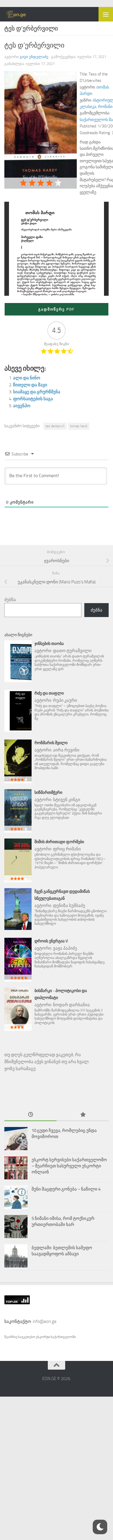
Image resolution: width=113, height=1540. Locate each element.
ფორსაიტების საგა (33, 398)
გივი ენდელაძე (34, 57)
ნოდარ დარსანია (71, 1004)
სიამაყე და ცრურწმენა (36, 391)
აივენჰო (21, 405)
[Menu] (106, 14)
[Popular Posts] (83, 1115)
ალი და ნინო (26, 378)
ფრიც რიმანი (67, 849)
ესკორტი (43, 1337)
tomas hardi (79, 426)
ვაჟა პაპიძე (65, 948)
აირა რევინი (66, 750)
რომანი (105, 106)
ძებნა (10, 599)
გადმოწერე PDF (56, 309)
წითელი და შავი (30, 384)
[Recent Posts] (30, 1115)
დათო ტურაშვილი (72, 650)
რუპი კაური (65, 700)
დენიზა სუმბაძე (69, 905)
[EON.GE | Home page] (20, 14)
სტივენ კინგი (66, 799)
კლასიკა (88, 106)
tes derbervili (55, 426)
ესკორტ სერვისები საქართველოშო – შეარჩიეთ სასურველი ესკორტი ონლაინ (69, 1166)
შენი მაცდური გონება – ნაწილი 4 (66, 1189)
